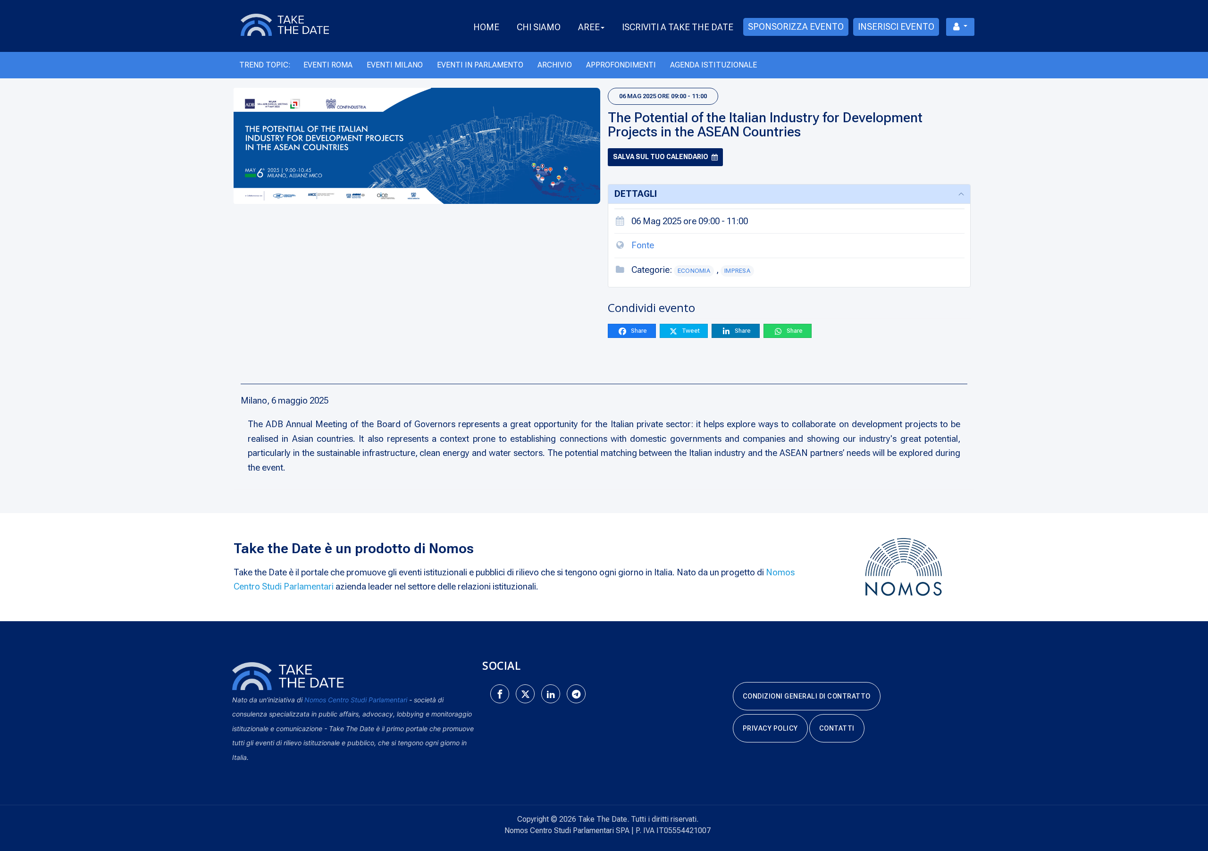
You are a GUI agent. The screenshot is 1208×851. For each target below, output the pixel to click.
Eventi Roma (327, 64)
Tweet (690, 330)
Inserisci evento (896, 26)
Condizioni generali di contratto (807, 696)
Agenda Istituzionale (713, 64)
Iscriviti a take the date (677, 27)
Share (638, 330)
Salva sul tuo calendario (660, 156)
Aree (589, 27)
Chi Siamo (539, 27)
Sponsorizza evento (796, 26)
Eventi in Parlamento (480, 64)
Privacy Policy (770, 728)
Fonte (642, 245)
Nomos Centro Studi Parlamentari (355, 700)
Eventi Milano (395, 64)
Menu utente (960, 27)
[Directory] (296, 24)
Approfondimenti (621, 64)
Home (486, 27)
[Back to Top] (1184, 813)
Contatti (837, 728)
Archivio (554, 64)
